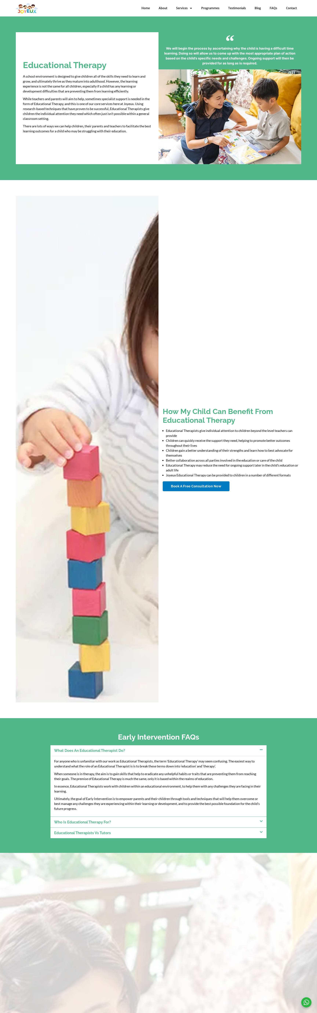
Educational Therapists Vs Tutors (82, 833)
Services (182, 8)
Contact (291, 8)
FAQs (273, 8)
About (163, 8)
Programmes (210, 8)
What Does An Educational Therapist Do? (89, 750)
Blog (258, 8)
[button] (158, 750)
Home (145, 8)
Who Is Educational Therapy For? (82, 822)
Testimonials (237, 8)
